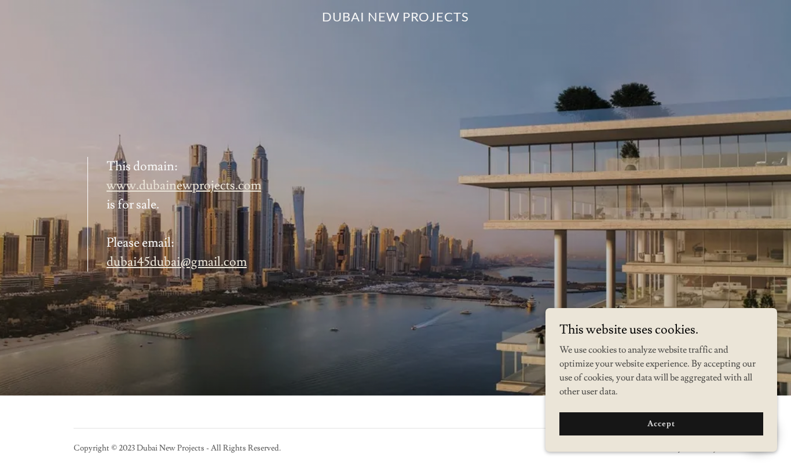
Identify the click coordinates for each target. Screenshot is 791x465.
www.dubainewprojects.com (184, 185)
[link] (395, 18)
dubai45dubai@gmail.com (177, 262)
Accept (661, 423)
